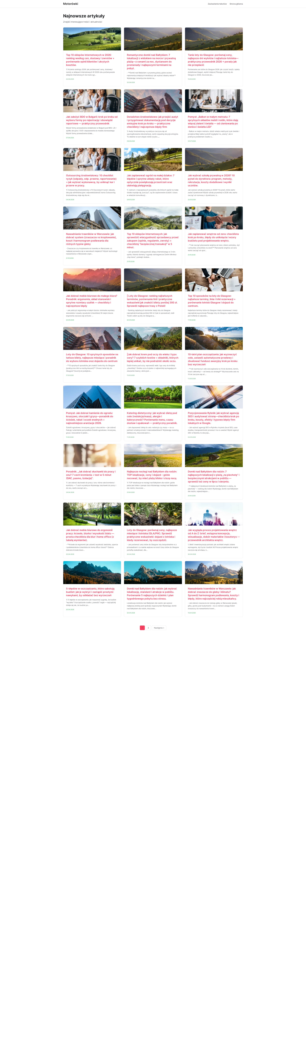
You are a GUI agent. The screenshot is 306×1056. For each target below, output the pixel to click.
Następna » (159, 628)
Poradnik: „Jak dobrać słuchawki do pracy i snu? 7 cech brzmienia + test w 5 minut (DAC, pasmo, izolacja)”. (90, 475)
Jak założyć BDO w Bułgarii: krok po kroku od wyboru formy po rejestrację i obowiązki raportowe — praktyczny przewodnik (92, 120)
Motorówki (70, 3)
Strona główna (236, 4)
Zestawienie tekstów (217, 4)
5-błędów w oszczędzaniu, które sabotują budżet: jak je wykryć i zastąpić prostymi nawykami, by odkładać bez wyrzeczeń (90, 592)
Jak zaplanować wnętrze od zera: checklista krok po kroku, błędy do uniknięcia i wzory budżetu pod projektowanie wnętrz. (213, 237)
